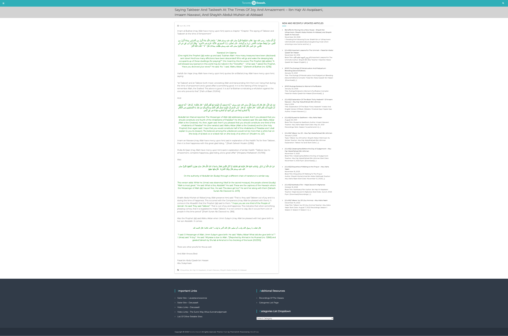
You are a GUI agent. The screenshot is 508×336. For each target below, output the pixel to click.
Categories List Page (269, 302)
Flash (225, 332)
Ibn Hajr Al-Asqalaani (198, 270)
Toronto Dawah (195, 332)
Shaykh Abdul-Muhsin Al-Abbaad (233, 270)
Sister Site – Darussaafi (187, 302)
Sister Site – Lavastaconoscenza (192, 298)
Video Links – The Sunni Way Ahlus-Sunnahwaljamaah (202, 312)
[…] (310, 44)
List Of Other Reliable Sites (189, 316)
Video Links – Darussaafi (188, 307)
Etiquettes (184, 270)
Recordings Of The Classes (271, 298)
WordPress (254, 332)
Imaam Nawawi (213, 270)
